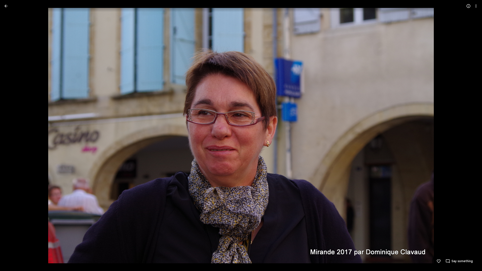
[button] (10, 135)
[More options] (476, 6)
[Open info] (468, 6)
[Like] (438, 261)
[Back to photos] (6, 6)
